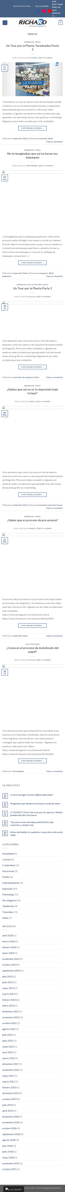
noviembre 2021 (10, 1069)
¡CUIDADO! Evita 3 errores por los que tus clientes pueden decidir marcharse (36, 814)
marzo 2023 (8, 993)
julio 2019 (7, 1104)
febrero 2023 (9, 999)
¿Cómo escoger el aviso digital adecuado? (31, 794)
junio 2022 (7, 1040)
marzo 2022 (8, 1058)
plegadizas (6, 276)
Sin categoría (34, 285)
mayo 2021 (8, 1075)
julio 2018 (7, 1145)
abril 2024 (7, 935)
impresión (29, 42)
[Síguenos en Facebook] (39, 11)
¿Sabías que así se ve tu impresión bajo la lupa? (32, 391)
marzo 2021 (8, 1081)
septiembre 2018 (11, 1134)
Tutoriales (7, 911)
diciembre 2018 (10, 1116)
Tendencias (8, 906)
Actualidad (8, 853)
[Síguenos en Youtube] (50, 11)
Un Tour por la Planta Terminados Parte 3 (32, 47)
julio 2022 (7, 1034)
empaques (43, 273)
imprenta (43, 505)
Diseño (6, 876)
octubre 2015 (9, 1169)
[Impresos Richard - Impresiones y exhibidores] (32, 22)
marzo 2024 (8, 941)
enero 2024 (8, 953)
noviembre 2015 (10, 1163)
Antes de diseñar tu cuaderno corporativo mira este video (36, 833)
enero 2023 (8, 1005)
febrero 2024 (9, 947)
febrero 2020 (9, 1087)
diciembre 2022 (10, 1011)
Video (38, 42)
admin (49, 58)
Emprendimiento (11, 882)
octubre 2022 (9, 1023)
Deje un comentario (54, 141)
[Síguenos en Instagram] (44, 11)
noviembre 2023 (10, 958)
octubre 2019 (9, 1099)
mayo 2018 (8, 1157)
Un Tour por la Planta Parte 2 (32, 288)
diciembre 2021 (10, 1063)
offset (50, 138)
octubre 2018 (9, 1128)
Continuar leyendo (32, 128)
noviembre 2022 (10, 1017)
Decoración (8, 871)
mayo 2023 (8, 988)
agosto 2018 (8, 1139)
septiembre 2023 (11, 970)
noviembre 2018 (10, 1122)
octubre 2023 (9, 964)
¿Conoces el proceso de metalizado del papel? (32, 649)
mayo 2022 (8, 1046)
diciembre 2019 (10, 1093)
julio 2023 (7, 976)
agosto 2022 (8, 1028)
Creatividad (8, 865)
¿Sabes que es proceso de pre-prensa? (32, 520)
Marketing (7, 894)
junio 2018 (7, 1151)
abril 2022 (7, 1052)
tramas (60, 505)
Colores (6, 859)
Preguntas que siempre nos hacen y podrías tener (35, 803)
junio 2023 (7, 982)
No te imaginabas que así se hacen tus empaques (32, 155)
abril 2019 (7, 1110)
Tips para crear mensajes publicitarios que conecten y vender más (32, 823)
